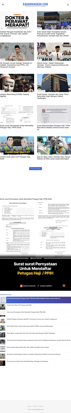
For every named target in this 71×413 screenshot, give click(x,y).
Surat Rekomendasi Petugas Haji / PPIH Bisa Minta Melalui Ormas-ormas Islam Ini (53, 127)
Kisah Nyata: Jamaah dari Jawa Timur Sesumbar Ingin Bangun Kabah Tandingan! (52, 96)
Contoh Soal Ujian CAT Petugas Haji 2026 (15, 158)
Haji (2, 28)
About (29, 406)
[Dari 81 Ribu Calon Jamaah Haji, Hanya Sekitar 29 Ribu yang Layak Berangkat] (54, 146)
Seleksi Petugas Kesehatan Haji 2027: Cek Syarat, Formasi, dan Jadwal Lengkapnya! (16, 34)
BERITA (39, 28)
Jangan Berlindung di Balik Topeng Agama (14, 95)
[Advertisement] (35, 186)
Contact (35, 406)
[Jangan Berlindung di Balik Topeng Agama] (17, 84)
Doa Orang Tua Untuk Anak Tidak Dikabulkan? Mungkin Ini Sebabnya (27, 361)
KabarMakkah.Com (39, 409)
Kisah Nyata (41, 91)
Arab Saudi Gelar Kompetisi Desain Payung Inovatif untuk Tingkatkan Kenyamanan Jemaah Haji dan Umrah (53, 34)
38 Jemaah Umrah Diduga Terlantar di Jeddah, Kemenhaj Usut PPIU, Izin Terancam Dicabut (16, 65)
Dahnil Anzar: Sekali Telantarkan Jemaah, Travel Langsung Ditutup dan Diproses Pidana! (53, 65)
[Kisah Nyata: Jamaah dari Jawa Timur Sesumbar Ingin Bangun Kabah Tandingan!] (54, 84)
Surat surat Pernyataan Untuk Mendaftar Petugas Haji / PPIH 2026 (17, 126)
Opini (2, 91)
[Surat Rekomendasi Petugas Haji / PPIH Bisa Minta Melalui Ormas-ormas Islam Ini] (54, 115)
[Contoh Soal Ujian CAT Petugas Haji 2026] (17, 146)
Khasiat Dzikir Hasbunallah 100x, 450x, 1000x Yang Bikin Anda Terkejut (28, 347)
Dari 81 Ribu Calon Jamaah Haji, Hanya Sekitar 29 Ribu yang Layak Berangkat (53, 158)
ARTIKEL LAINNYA (35, 168)
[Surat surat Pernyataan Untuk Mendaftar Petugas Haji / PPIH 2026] (17, 115)
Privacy (41, 406)
